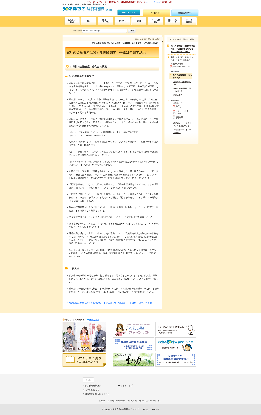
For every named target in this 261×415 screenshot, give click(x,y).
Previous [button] (64, 338)
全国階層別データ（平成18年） (182, 131)
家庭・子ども (105, 21)
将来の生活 (177, 95)
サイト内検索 (77, 30)
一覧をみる (94, 319)
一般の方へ (156, 13)
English (89, 380)
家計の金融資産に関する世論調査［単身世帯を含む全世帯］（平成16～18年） (183, 49)
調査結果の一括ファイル (182, 67)
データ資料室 (189, 21)
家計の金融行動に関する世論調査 (182, 39)
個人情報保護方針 (93, 386)
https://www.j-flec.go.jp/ (152, 2)
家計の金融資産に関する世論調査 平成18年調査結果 (182, 58)
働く (89, 21)
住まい (122, 21)
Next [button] (103, 338)
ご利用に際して (92, 390)
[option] (70, 337)
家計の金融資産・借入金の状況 (182, 76)
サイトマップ (126, 386)
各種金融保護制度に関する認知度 (182, 89)
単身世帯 (179, 117)
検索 (132, 31)
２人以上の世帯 (182, 111)
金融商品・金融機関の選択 (182, 83)
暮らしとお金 (72, 21)
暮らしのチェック (172, 21)
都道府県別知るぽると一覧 (97, 394)
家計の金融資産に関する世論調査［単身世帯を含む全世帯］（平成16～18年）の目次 (110, 303)
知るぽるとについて (129, 12)
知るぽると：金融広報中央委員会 (87, 9)
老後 (139, 21)
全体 (178, 106)
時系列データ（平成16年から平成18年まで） (182, 124)
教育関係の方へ (185, 13)
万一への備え (155, 21)
